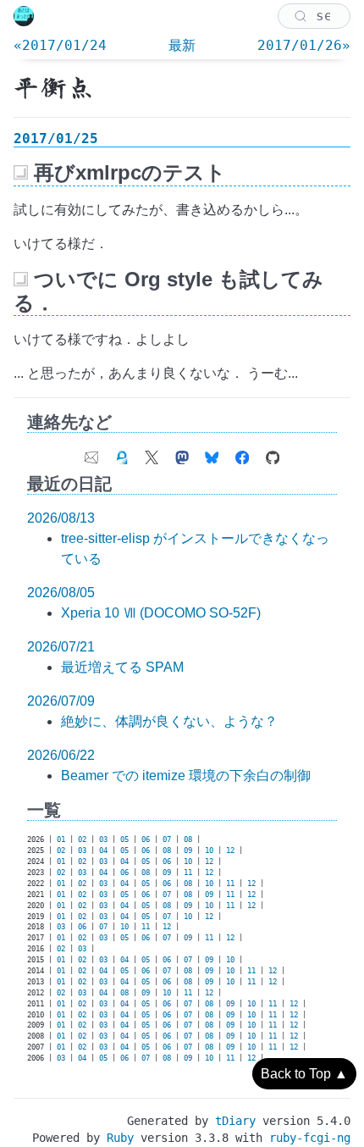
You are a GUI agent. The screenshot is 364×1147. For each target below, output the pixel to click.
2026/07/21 (61, 647)
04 (103, 850)
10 (209, 850)
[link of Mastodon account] (182, 453)
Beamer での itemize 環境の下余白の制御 (186, 775)
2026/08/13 (61, 518)
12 (230, 850)
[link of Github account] (272, 453)
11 (188, 872)
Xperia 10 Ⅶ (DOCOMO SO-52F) (161, 613)
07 (167, 839)
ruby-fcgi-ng (309, 1137)
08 (188, 839)
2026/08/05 (61, 592)
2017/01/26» (303, 45)
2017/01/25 (56, 138)
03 (103, 839)
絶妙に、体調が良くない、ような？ (169, 721)
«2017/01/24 (60, 45)
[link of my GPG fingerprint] (122, 453)
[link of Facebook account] (242, 453)
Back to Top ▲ (304, 1074)
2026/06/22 (61, 755)
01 (61, 839)
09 (188, 850)
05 (124, 839)
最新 (182, 45)
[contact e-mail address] (91, 453)
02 (82, 839)
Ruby (120, 1137)
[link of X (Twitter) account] (151, 453)
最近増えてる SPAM (122, 667)
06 (145, 839)
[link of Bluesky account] (211, 453)
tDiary (235, 1121)
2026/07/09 (61, 701)
